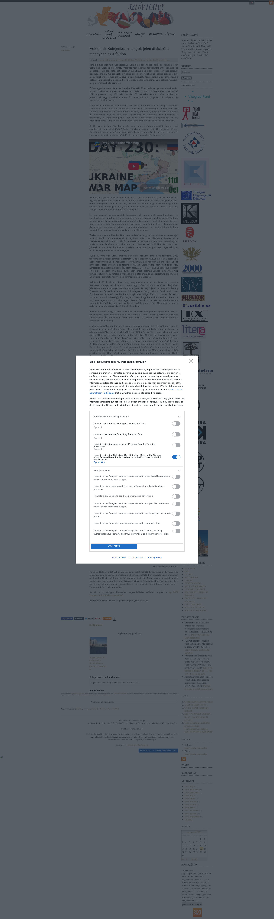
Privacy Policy (155, 557)
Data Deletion (119, 557)
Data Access (137, 557)
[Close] (192, 362)
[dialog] (137, 459)
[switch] (176, 423)
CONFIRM (114, 546)
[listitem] (137, 416)
